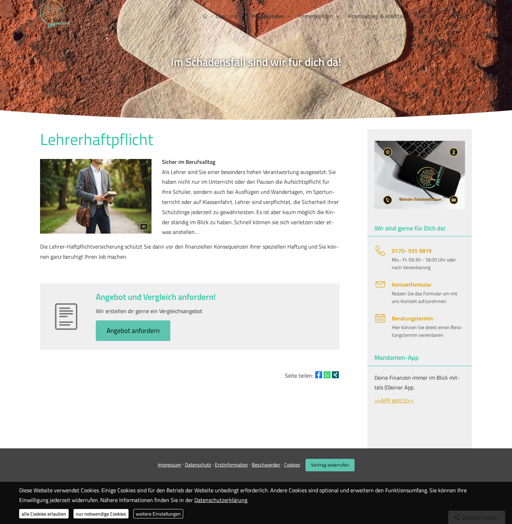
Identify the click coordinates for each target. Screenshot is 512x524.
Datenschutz (198, 464)
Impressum (169, 464)
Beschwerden (266, 464)
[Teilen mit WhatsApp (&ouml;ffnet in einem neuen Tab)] (327, 374)
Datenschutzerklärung (220, 500)
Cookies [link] (292, 464)
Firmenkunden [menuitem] (315, 16)
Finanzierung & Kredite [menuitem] (375, 16)
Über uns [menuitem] (226, 16)
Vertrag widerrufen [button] (330, 464)
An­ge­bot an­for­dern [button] (133, 330)
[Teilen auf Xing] (335, 374)
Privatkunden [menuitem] (267, 16)
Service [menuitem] (425, 16)
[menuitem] (204, 16)
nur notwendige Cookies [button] (101, 513)
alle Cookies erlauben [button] (44, 513)
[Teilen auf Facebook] (318, 374)
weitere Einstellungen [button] (158, 513)
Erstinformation (231, 464)
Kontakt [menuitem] (458, 16)
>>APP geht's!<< (394, 400)
